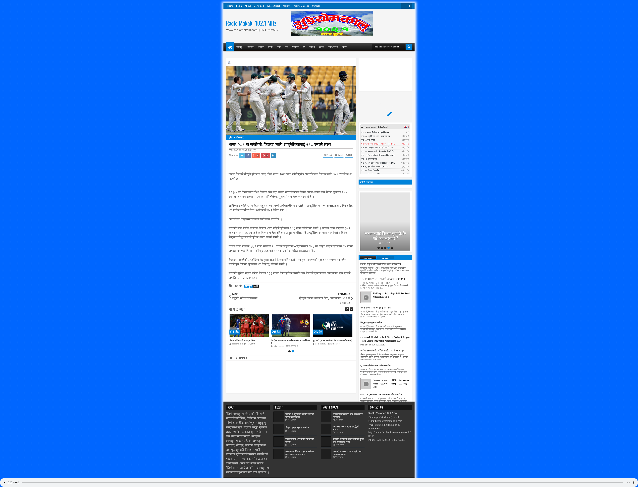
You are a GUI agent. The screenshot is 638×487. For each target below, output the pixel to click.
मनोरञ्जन (295, 46)
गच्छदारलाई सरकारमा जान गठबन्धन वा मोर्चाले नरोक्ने (381, 394)
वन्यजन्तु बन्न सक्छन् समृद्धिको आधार (346, 427)
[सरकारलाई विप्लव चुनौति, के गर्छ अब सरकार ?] (385, 221)
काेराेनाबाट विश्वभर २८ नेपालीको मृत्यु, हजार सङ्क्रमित (382, 278)
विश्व (286, 46)
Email (329, 155)
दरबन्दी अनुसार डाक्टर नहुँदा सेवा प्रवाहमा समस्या (347, 452)
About (248, 6)
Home (230, 6)
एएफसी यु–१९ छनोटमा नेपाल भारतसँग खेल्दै (332, 340)
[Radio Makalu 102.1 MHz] (230, 46)
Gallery (286, 6)
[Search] (409, 47)
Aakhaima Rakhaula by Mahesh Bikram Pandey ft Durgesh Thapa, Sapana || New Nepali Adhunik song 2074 (385, 338)
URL (350, 155)
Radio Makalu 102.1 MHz (251, 23)
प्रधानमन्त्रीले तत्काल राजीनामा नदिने (375, 365)
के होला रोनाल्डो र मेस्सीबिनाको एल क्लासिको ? (290, 341)
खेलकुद (321, 46)
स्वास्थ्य (312, 46)
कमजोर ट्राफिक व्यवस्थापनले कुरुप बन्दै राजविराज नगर (348, 440)
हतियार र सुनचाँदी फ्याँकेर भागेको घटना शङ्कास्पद (380, 263)
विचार (279, 46)
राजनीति (251, 46)
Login (239, 6)
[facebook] (409, 6)
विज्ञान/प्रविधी (333, 46)
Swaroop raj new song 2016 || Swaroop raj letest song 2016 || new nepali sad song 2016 (391, 383)
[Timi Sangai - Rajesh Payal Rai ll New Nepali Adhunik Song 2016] (366, 297)
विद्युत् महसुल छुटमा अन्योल (371, 322)
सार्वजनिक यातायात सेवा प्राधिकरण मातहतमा (348, 415)
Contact (316, 6)
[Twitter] (404, 6)
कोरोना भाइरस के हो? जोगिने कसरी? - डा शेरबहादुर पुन (382, 350)
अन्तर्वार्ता (261, 46)
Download (259, 6)
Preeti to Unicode (301, 6)
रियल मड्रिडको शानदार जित (242, 340)
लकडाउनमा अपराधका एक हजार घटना (375, 307)
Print (340, 155)
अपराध (270, 46)
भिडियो (344, 46)
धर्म (304, 46)
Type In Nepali (273, 6)
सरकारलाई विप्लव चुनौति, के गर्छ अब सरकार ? (385, 235)
